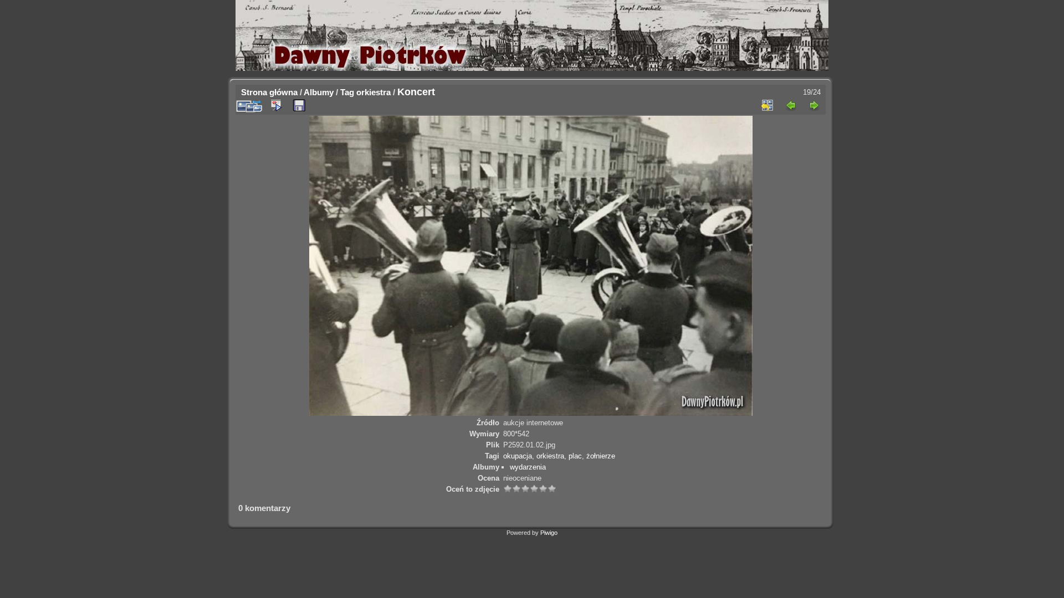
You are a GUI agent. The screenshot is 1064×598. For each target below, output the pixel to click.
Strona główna (269, 92)
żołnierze (600, 456)
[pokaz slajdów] (276, 105)
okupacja (517, 456)
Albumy (319, 92)
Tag (347, 92)
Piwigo (548, 532)
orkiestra (373, 92)
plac (575, 456)
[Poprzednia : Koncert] (790, 105)
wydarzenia (528, 467)
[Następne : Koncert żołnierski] (814, 105)
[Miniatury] (767, 105)
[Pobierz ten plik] (299, 105)
